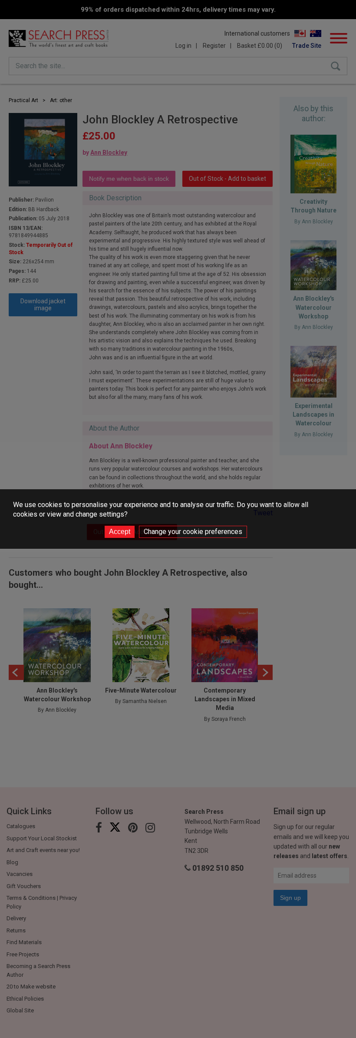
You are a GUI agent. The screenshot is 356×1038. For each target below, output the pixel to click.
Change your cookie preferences (193, 531)
